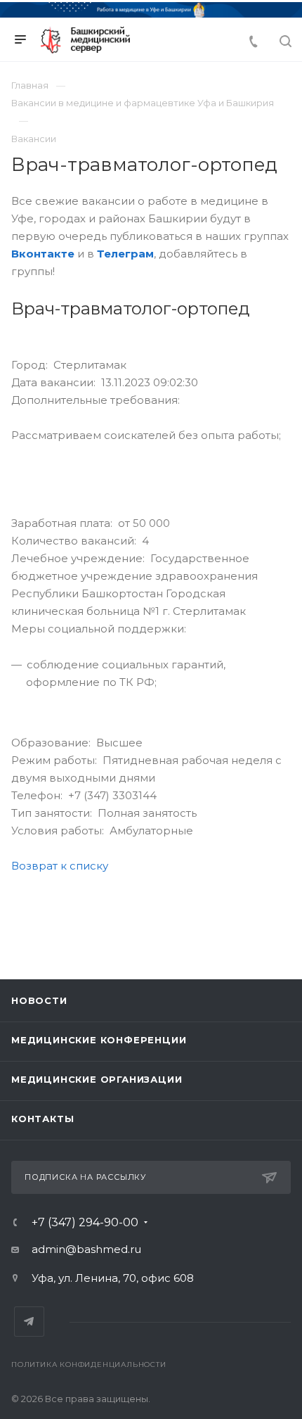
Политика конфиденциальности (88, 1364)
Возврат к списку (59, 865)
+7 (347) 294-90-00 (85, 1222)
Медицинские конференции (98, 1039)
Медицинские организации (96, 1079)
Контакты (42, 1118)
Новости (39, 1000)
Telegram (29, 1321)
